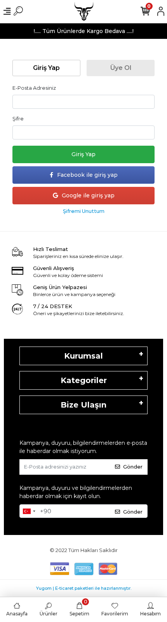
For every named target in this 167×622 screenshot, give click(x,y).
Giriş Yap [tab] (46, 67)
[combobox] (29, 511)
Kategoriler (84, 380)
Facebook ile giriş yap (87, 174)
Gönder (133, 466)
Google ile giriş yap (88, 195)
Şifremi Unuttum (83, 211)
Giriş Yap (83, 154)
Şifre (18, 119)
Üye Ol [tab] (120, 67)
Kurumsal (83, 356)
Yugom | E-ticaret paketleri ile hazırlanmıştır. (83, 588)
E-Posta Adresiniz (34, 88)
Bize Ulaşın (83, 404)
